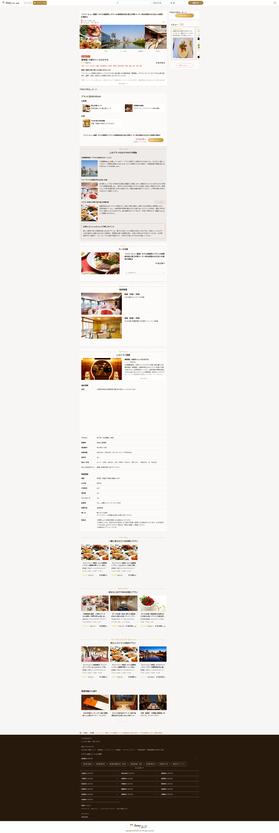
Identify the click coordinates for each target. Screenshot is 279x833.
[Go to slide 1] (122, 632)
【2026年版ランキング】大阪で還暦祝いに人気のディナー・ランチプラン (95, 714)
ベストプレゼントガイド (107, 809)
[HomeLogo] (139, 825)
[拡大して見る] (86, 108)
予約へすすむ (154, 140)
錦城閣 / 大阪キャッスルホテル (137, 359)
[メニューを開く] (275, 3)
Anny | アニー (95, 809)
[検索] (195, 3)
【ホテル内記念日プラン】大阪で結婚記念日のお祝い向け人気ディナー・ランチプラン (124, 714)
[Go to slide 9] (127, 721)
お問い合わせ (96, 741)
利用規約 (118, 750)
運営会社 (100, 750)
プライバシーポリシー (129, 750)
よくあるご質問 (85, 741)
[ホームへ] (10, 3)
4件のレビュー (184, 65)
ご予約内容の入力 (184, 15)
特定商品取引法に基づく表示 (155, 750)
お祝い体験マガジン (122, 809)
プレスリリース (109, 750)
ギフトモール (85, 809)
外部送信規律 (141, 750)
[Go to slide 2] (123, 632)
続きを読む (122, 83)
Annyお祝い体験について (88, 750)
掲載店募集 (84, 817)
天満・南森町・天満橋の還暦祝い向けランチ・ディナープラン (153, 714)
